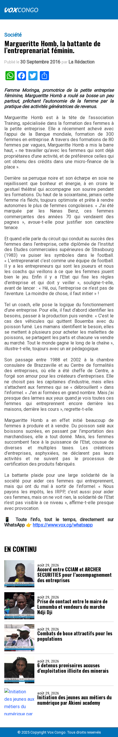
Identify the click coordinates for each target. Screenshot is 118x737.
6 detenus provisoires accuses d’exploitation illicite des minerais (73, 667)
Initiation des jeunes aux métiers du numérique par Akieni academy (74, 699)
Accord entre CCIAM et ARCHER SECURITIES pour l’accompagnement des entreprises (74, 574)
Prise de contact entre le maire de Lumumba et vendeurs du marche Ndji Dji (72, 606)
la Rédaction (81, 62)
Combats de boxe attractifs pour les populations (74, 635)
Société (13, 35)
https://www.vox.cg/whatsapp (63, 525)
